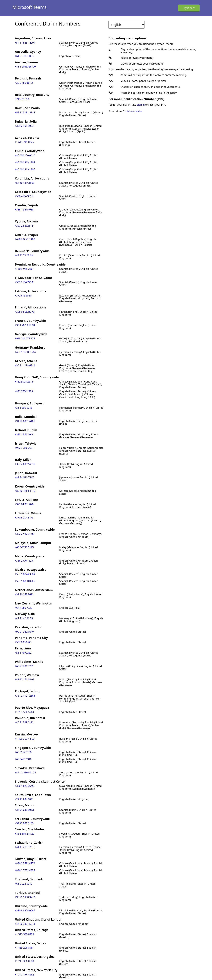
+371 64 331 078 (24, 504)
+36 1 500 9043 (23, 407)
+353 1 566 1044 (24, 434)
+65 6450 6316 (23, 759)
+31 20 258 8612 (24, 594)
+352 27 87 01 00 (24, 534)
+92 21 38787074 (24, 631)
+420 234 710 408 (25, 239)
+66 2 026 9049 (23, 883)
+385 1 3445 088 (24, 209)
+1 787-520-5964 (24, 712)
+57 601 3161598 (24, 182)
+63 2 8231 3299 (24, 666)
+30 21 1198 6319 (25, 365)
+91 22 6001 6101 (25, 421)
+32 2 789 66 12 (24, 82)
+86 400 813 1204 (25, 162)
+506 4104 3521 (24, 196)
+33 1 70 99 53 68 (25, 325)
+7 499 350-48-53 (24, 738)
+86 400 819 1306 (25, 169)
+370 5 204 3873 (24, 517)
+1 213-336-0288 (24, 961)
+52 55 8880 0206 (25, 581)
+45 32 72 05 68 (24, 255)
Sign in (141, 104)
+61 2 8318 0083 (24, 56)
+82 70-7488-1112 (25, 490)
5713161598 (22, 99)
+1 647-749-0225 (24, 142)
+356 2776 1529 (24, 560)
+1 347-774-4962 (24, 974)
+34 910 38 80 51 (24, 810)
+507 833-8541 (23, 642)
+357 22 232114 (24, 225)
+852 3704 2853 (24, 391)
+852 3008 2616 (24, 381)
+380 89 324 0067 (25, 910)
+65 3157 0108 (23, 752)
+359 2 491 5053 (24, 126)
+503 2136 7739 (24, 282)
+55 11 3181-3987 (25, 112)
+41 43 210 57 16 (24, 847)
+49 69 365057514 (25, 352)
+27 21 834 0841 (24, 799)
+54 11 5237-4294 (25, 42)
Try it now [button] (189, 8)
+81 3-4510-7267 (24, 477)
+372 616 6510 (23, 295)
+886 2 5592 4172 (25, 863)
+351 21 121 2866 (25, 695)
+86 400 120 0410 (25, 155)
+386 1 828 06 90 (24, 786)
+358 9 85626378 (24, 311)
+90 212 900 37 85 (25, 897)
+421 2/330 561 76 (25, 772)
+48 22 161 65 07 (24, 679)
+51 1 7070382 (23, 652)
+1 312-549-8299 (24, 934)
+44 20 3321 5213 (25, 924)
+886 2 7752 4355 (25, 870)
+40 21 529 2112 (24, 722)
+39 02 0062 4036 (25, 464)
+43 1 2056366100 (25, 66)
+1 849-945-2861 (24, 269)
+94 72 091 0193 (24, 823)
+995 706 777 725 (25, 338)
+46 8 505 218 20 (24, 833)
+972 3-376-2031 (24, 448)
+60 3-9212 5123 (24, 547)
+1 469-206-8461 (24, 947)
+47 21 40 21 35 (24, 618)
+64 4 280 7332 (23, 607)
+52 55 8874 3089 (25, 574)
